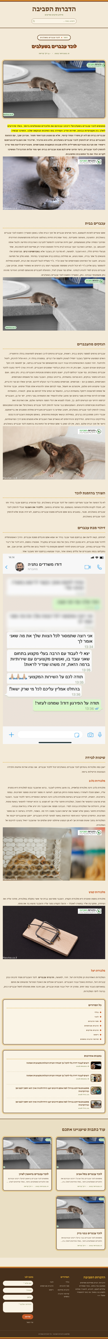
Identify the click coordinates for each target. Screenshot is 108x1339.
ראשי (66, 37)
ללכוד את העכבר (33, 507)
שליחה (27, 1316)
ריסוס (96, 1034)
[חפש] (34, 21)
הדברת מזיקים (92, 1030)
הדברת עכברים (46, 977)
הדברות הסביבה (54, 9)
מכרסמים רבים (31, 251)
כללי (96, 1012)
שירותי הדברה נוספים (89, 1039)
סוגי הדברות (93, 1021)
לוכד (96, 1016)
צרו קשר (29, 1322)
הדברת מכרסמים (91, 1025)
